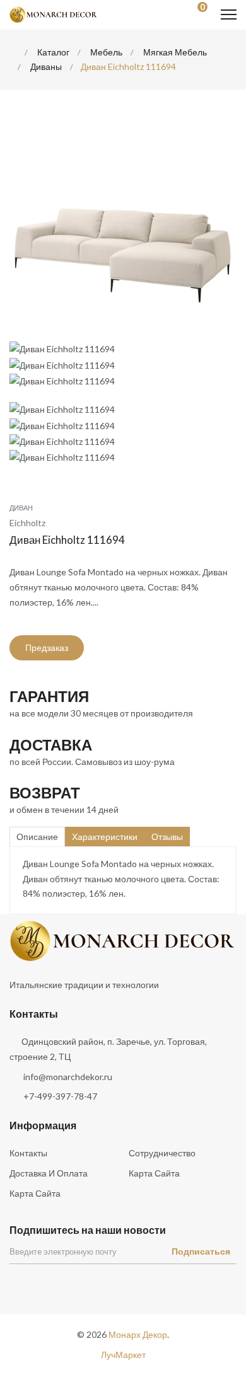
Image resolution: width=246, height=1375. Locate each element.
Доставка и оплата (48, 1173)
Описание (37, 836)
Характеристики (105, 836)
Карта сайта (154, 1173)
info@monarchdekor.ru (67, 1076)
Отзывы (167, 836)
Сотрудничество (162, 1153)
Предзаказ (46, 647)
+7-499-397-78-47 (60, 1096)
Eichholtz (27, 522)
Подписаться (201, 1251)
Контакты (28, 1153)
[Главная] (12, 52)
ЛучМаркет (123, 1354)
